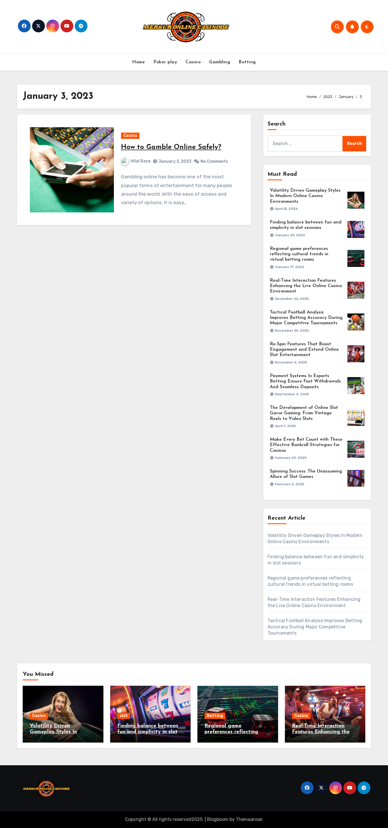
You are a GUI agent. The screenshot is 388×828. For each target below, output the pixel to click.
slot (124, 715)
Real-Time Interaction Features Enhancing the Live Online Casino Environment (306, 286)
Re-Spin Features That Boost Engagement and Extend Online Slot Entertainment (304, 349)
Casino (193, 62)
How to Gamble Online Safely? (171, 147)
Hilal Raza (141, 161)
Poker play (165, 62)
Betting (247, 62)
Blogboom (217, 819)
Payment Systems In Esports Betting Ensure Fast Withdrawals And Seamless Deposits (305, 381)
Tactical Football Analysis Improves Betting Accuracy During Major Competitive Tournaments (306, 317)
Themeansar (249, 819)
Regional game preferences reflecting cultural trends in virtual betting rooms (299, 254)
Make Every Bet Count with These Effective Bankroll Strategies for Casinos (306, 445)
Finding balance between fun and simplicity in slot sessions (147, 732)
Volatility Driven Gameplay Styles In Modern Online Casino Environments (305, 196)
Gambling (219, 62)
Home (138, 62)
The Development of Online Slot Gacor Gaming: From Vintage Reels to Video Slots (304, 413)
